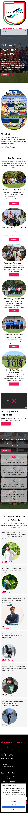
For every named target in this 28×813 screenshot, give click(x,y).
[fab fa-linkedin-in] (9, 754)
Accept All (14, 807)
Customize (13, 801)
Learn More (14, 203)
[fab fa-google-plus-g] (12, 754)
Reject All (14, 804)
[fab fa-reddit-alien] (5, 754)
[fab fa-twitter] (2, 754)
